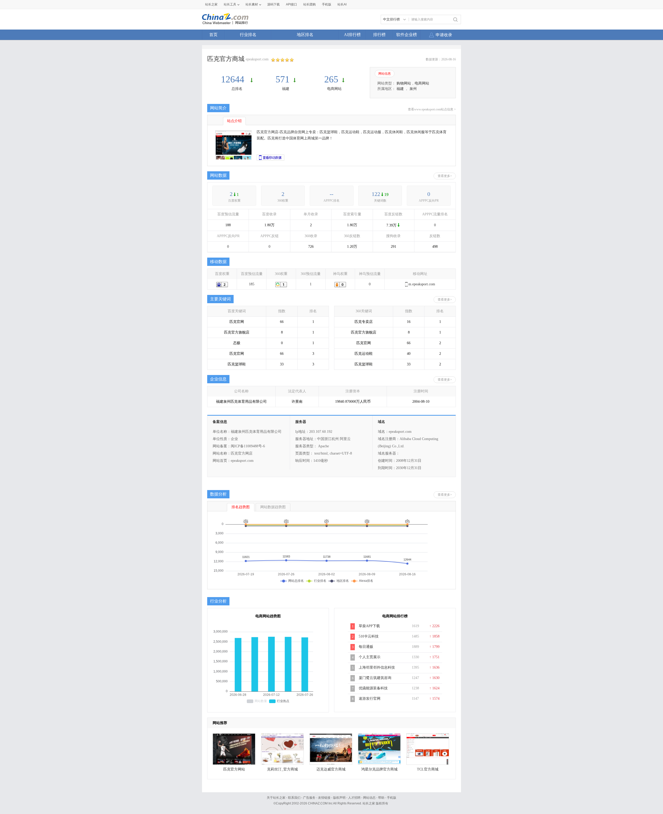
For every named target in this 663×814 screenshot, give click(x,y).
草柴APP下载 (369, 626)
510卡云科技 (369, 636)
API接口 (291, 4)
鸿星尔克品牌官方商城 (379, 769)
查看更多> (445, 176)
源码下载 (273, 4)
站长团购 (309, 4)
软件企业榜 (406, 34)
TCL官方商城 (427, 769)
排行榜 (379, 34)
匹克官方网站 (234, 769)
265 (331, 79)
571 (283, 79)
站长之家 (211, 4)
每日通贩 (366, 647)
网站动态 (369, 797)
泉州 (413, 89)
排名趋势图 (241, 507)
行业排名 (248, 34)
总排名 (237, 89)
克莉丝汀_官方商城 (282, 769)
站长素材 (252, 4)
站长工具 (230, 4)
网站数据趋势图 (273, 507)
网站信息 (384, 73)
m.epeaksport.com (421, 284)
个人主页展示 (369, 657)
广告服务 (309, 797)
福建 (285, 89)
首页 (213, 34)
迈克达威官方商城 (330, 769)
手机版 (391, 797)
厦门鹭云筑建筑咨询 (375, 678)
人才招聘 (354, 797)
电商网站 (334, 89)
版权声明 (339, 797)
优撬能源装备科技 (373, 688)
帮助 (381, 797)
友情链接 (324, 797)
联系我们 (294, 797)
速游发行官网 (369, 698)
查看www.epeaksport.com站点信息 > (432, 109)
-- (331, 194)
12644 (234, 79)
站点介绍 (234, 121)
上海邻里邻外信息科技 (377, 667)
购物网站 (404, 83)
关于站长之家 (276, 797)
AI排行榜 (352, 34)
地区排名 (305, 34)
